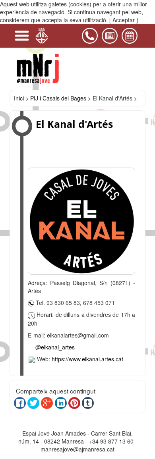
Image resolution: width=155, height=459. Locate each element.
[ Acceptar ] (123, 20)
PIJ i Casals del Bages (58, 98)
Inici (19, 98)
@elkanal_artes (55, 347)
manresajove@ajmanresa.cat (77, 449)
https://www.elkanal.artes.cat (87, 359)
